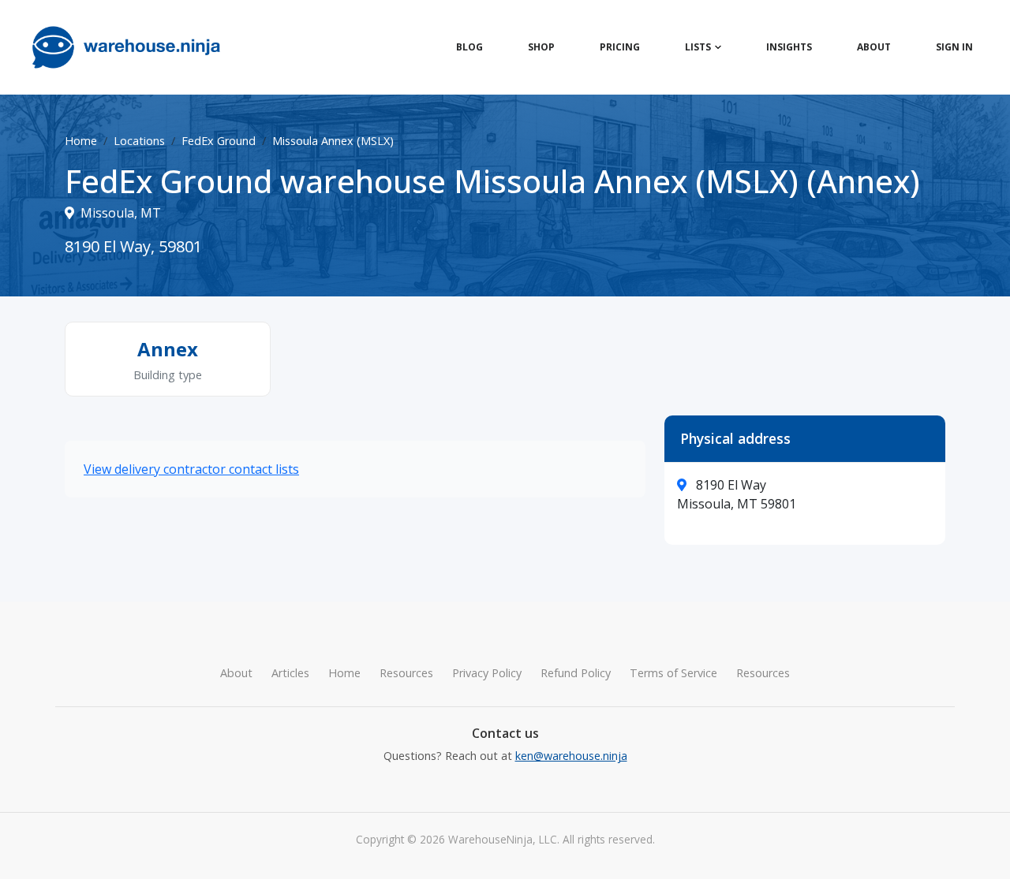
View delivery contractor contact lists (191, 469)
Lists (698, 47)
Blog (469, 47)
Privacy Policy (487, 672)
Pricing (620, 47)
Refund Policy (576, 672)
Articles (290, 672)
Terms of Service (673, 672)
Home (81, 140)
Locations (139, 140)
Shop (541, 47)
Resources (406, 672)
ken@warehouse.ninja (571, 755)
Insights (789, 47)
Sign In (954, 47)
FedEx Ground (218, 140)
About (874, 47)
